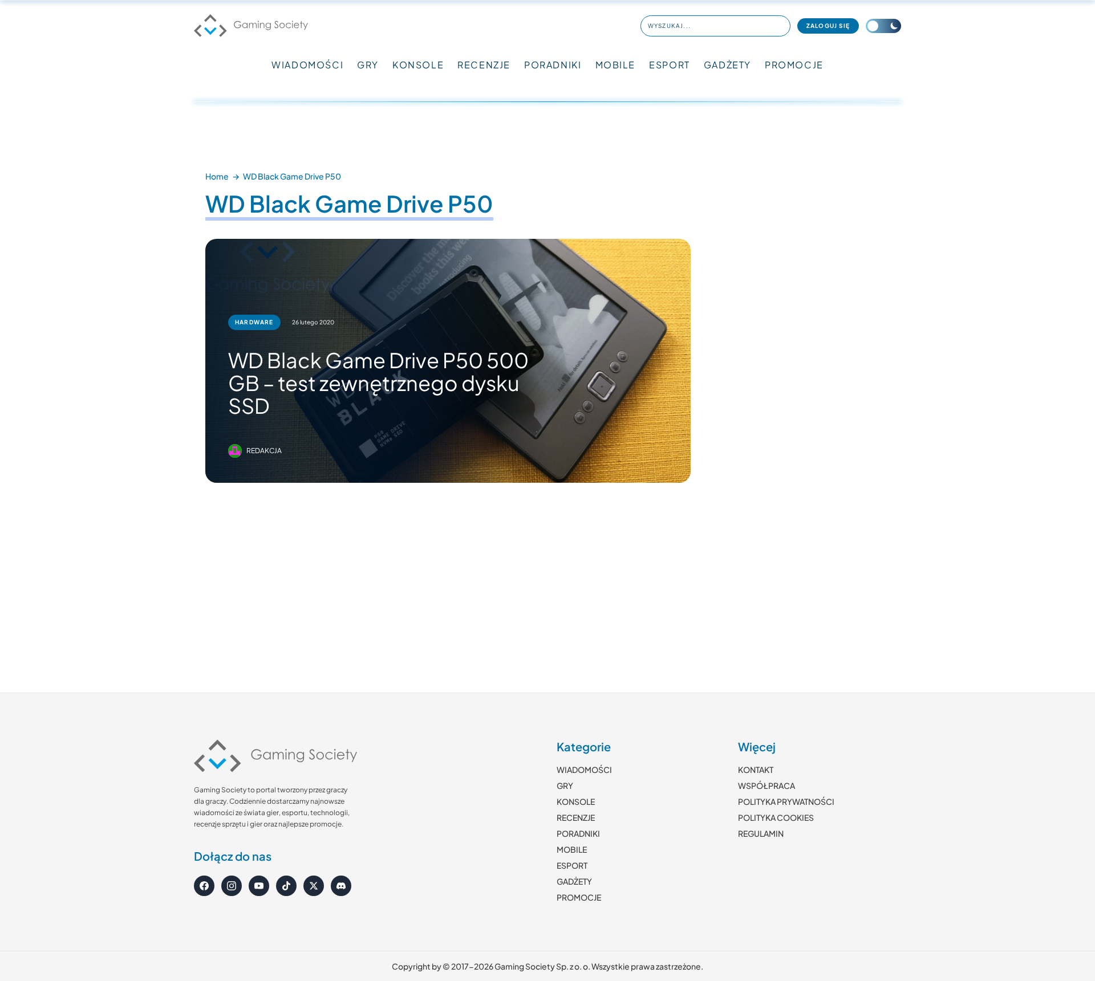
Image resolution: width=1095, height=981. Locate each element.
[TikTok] (286, 886)
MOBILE (615, 65)
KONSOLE (418, 65)
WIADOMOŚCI (307, 65)
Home (217, 176)
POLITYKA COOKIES (776, 817)
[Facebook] (204, 886)
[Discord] (341, 886)
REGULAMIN (761, 833)
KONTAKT (755, 769)
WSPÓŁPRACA (766, 785)
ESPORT (669, 65)
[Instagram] (231, 886)
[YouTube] (259, 886)
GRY (368, 65)
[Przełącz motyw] (883, 26)
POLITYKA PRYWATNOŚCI (786, 801)
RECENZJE (483, 65)
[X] (313, 886)
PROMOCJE (794, 65)
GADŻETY (727, 65)
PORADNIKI (552, 65)
